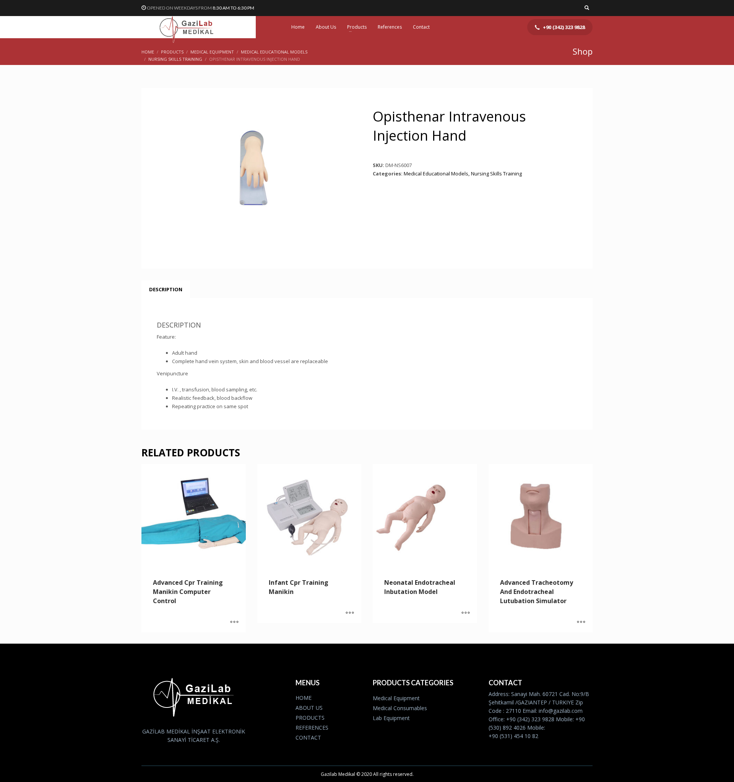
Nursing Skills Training (496, 173)
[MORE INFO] (234, 622)
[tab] (165, 289)
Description (165, 289)
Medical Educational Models (436, 173)
